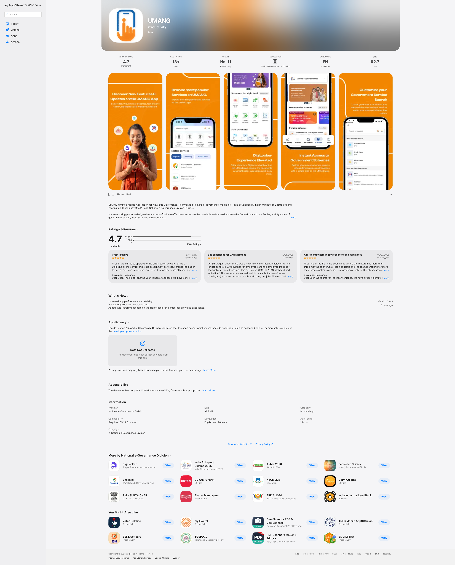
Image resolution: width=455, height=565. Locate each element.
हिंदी (304, 554)
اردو (342, 554)
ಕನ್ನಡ (377, 554)
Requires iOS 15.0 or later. (122, 422)
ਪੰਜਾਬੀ (311, 554)
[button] (23, 23)
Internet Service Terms (118, 558)
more (293, 217)
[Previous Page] (104, 131)
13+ (302, 422)
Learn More (209, 370)
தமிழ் (359, 554)
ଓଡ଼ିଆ (334, 554)
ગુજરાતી (368, 554)
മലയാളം (387, 554)
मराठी (320, 554)
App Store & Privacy (142, 558)
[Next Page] (396, 131)
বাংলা (326, 554)
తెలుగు (350, 554)
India (297, 554)
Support (176, 558)
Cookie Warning (162, 558)
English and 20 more (215, 422)
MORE (194, 270)
